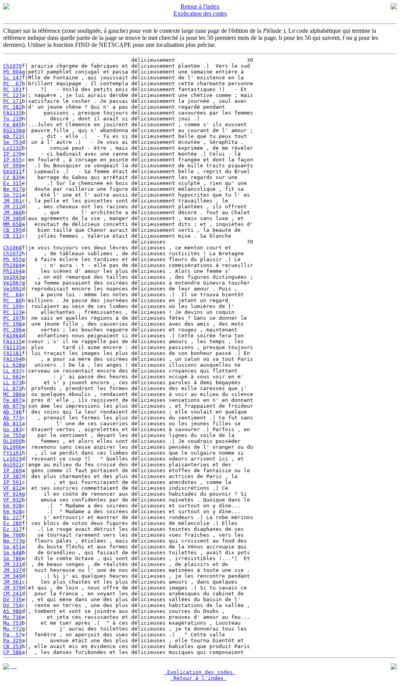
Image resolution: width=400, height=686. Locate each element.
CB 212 (12, 236)
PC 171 (12, 101)
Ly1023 (12, 459)
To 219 (12, 119)
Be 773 (12, 541)
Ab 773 (12, 418)
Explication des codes (200, 13)
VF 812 (12, 488)
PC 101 (12, 89)
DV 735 (12, 599)
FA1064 (12, 336)
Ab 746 (12, 412)
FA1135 (12, 113)
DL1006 (12, 447)
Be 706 (12, 535)
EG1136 (12, 130)
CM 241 (12, 593)
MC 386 (12, 394)
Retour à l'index (200, 6)
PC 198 (12, 324)
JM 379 (12, 588)
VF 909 (12, 165)
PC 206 (12, 330)
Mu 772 (12, 629)
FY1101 (12, 453)
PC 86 (12, 300)
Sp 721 (12, 195)
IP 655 (12, 160)
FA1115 (12, 341)
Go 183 (12, 429)
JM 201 (12, 201)
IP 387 (12, 476)
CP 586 (12, 652)
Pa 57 (12, 635)
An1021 (12, 464)
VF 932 (12, 500)
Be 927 (12, 189)
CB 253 (12, 646)
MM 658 (12, 224)
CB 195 (12, 230)
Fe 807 (12, 400)
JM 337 (12, 570)
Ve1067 (12, 283)
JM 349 (12, 576)
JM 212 (12, 207)
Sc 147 (12, 78)
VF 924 (12, 494)
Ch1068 (12, 248)
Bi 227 (12, 517)
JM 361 (12, 582)
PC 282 (12, 107)
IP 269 (12, 470)
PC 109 (12, 306)
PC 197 (12, 318)
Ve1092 (12, 289)
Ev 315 (12, 183)
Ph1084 (12, 265)
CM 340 (12, 218)
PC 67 (12, 83)
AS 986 (12, 611)
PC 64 (12, 294)
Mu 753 (12, 623)
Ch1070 (12, 66)
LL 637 (12, 371)
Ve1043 (12, 277)
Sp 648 (12, 552)
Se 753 (12, 142)
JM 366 (12, 212)
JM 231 (12, 564)
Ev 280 (12, 523)
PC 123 (12, 312)
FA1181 (12, 353)
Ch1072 (12, 253)
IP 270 (12, 154)
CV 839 (12, 177)
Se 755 (12, 435)
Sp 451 (12, 547)
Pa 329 (12, 640)
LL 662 (12, 377)
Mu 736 (12, 617)
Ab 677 (12, 406)
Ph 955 (12, 259)
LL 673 (12, 382)
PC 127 (12, 95)
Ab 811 (12, 423)
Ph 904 (12, 72)
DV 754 (12, 605)
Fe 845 (12, 124)
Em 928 (12, 506)
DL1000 (12, 441)
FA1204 (12, 359)
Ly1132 (12, 148)
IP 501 (12, 482)
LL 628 (12, 365)
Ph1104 (12, 271)
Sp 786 (12, 558)
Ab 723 (12, 136)
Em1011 (12, 171)
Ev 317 (12, 529)
